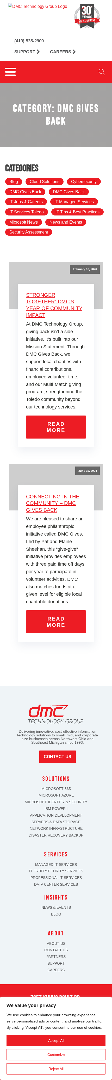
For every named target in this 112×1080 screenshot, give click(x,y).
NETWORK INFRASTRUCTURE (56, 829)
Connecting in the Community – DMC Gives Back (52, 503)
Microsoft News (23, 222)
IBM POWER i (56, 809)
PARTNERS (56, 957)
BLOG (56, 914)
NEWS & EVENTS (56, 908)
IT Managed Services (74, 202)
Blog (13, 181)
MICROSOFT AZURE (56, 795)
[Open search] (102, 72)
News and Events (65, 222)
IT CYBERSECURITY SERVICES (56, 871)
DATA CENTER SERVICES (56, 884)
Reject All (56, 1069)
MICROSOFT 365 (56, 789)
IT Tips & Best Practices (77, 212)
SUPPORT (56, 963)
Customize (56, 1055)
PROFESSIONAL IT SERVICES (56, 878)
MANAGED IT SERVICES (56, 865)
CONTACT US (56, 950)
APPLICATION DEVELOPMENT (56, 815)
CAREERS (56, 970)
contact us (57, 756)
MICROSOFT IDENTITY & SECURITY (56, 802)
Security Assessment (28, 232)
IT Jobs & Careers (26, 202)
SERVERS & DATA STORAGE (56, 822)
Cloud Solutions (44, 181)
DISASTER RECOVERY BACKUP (56, 835)
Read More (56, 427)
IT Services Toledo (26, 212)
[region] (56, 1038)
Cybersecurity (84, 181)
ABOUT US (56, 944)
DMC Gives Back (25, 192)
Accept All (56, 1040)
